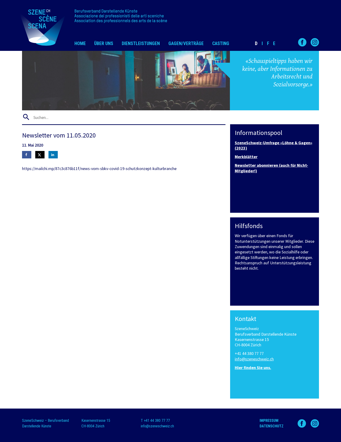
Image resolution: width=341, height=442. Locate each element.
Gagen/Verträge (186, 43)
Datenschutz (271, 426)
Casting (220, 43)
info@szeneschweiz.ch (254, 359)
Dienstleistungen (141, 43)
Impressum (269, 420)
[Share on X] (40, 154)
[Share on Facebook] (26, 154)
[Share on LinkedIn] (53, 154)
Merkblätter (246, 156)
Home (80, 43)
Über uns (103, 43)
